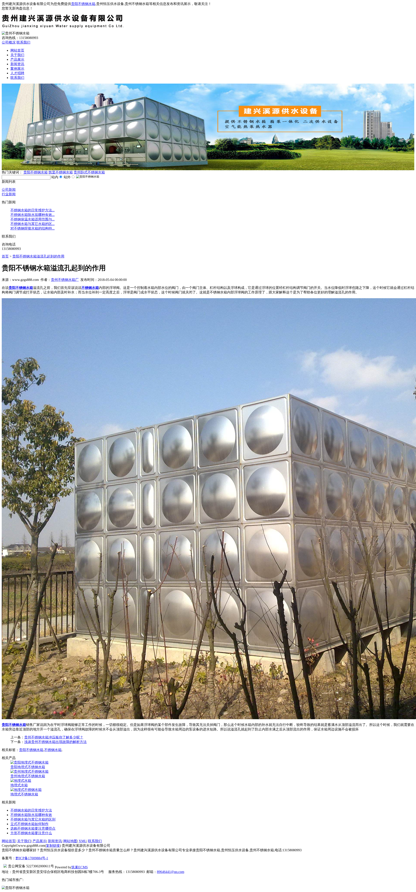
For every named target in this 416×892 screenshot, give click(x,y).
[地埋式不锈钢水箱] (26, 790)
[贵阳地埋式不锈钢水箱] (29, 762)
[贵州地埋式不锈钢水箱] (29, 771)
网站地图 (70, 841)
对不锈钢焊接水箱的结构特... (32, 228)
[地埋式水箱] (20, 780)
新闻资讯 (17, 64)
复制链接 (53, 845)
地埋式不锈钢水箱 (24, 794)
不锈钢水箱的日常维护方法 (31, 810)
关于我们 (17, 55)
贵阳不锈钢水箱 (83, 4)
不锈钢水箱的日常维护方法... (32, 210)
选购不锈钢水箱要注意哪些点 (32, 828)
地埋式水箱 (19, 785)
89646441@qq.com (170, 872)
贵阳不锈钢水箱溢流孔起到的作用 (38, 256)
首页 (5, 256)
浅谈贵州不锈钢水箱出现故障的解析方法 (55, 742)
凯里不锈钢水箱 (61, 172)
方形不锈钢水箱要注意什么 (31, 833)
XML (82, 841)
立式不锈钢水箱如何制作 (29, 824)
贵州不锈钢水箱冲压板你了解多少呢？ (53, 737)
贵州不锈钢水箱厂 (65, 280)
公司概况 (9, 42)
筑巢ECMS (79, 867)
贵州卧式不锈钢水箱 (89, 172)
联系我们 (23, 42)
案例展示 (17, 68)
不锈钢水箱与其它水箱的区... (32, 224)
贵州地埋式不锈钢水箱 (27, 776)
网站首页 (17, 50)
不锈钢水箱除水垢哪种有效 (31, 815)
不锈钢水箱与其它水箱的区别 (32, 819)
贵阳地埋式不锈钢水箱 (27, 767)
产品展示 (17, 59)
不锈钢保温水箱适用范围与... (32, 219)
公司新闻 (9, 189)
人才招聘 (17, 73)
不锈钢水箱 (53, 750)
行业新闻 (9, 194)
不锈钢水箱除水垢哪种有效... (32, 215)
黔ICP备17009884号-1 (32, 858)
